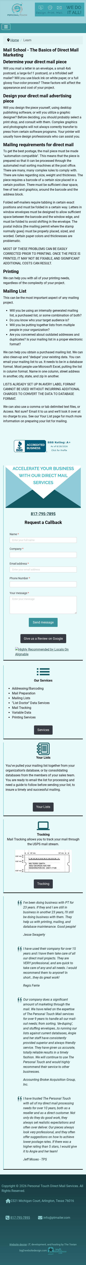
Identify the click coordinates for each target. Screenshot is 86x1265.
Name (14, 534)
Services (43, 730)
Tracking (43, 884)
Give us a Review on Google (43, 639)
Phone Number (20, 578)
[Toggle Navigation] (6, 27)
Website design (18, 1244)
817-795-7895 (43, 514)
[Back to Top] (79, 1257)
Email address (19, 563)
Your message (19, 593)
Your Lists (43, 807)
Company (16, 548)
